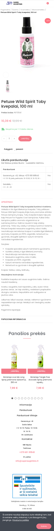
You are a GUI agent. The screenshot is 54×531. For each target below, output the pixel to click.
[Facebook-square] (24, 466)
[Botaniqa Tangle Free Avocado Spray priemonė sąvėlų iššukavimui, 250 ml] (40, 358)
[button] (12, 398)
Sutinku (44, 526)
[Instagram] (29, 466)
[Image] (14, 3)
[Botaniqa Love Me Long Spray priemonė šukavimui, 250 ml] (13, 358)
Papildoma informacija (13, 319)
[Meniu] (2, 3)
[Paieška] (42, 3)
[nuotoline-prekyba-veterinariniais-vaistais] (27, 486)
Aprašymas (7, 202)
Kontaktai (27, 439)
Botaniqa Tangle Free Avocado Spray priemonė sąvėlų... (40, 380)
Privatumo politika (20, 520)
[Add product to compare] (20, 348)
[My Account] (51, 3)
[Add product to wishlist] (20, 353)
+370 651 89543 (27, 452)
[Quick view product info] (20, 358)
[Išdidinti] (6, 75)
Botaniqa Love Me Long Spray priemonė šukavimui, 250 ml (14, 380)
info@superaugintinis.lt (27, 461)
